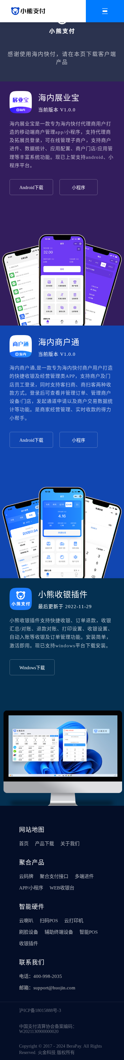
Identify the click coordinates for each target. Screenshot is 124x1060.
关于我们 (69, 843)
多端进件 (84, 876)
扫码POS (49, 920)
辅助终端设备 (59, 932)
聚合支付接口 (54, 876)
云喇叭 (26, 920)
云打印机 (73, 920)
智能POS (88, 932)
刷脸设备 (28, 932)
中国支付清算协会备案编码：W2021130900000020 (48, 1029)
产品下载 (44, 843)
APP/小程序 (31, 887)
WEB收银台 (62, 887)
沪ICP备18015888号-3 (40, 1010)
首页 (24, 843)
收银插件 (28, 943)
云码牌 (26, 876)
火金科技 (47, 1052)
